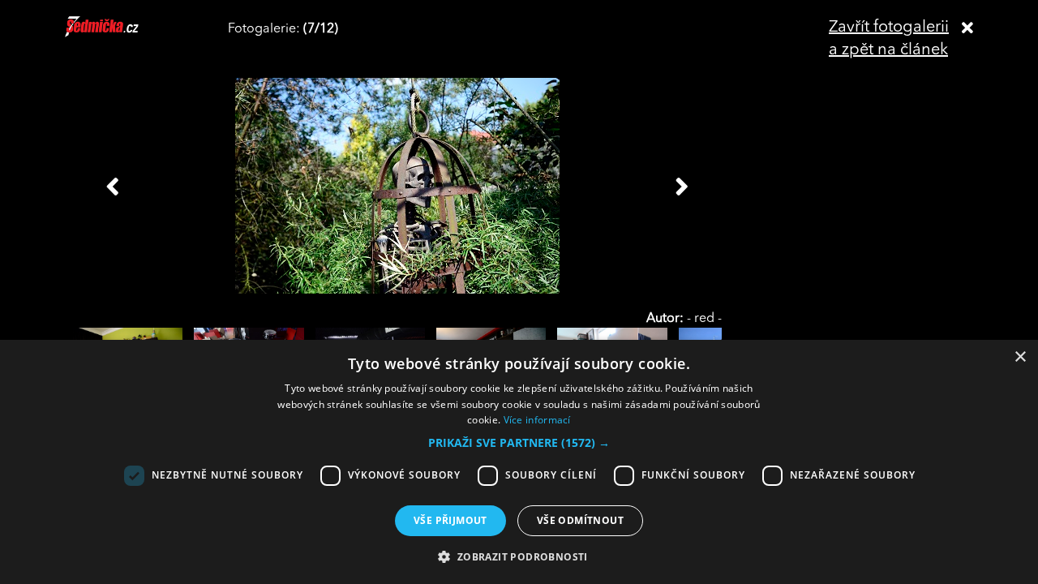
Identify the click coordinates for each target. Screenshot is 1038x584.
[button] (519, 443)
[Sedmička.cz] (122, 34)
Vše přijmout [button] (450, 520)
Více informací (537, 420)
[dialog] (519, 462)
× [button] (1020, 357)
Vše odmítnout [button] (580, 520)
